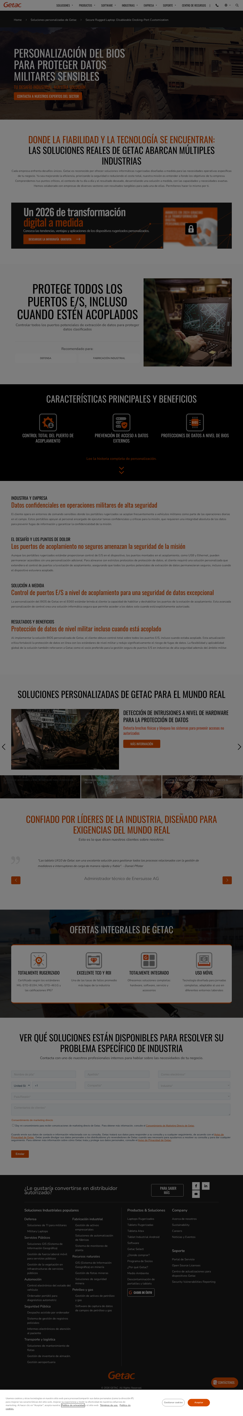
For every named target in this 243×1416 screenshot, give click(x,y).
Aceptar (198, 1402)
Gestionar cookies (173, 1402)
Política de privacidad (73, 1405)
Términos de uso (109, 1405)
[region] (121, 1403)
